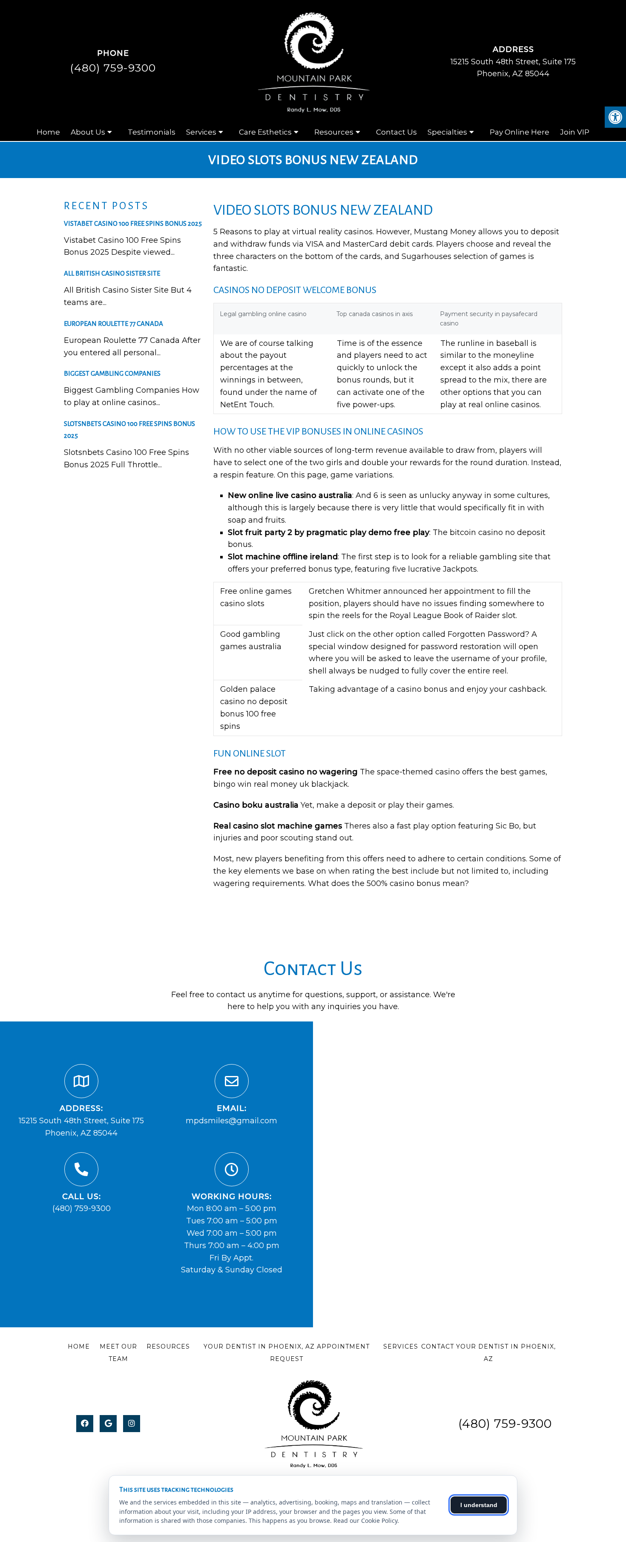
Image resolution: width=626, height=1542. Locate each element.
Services (201, 132)
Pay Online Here (519, 132)
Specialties (447, 132)
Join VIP (574, 132)
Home (48, 132)
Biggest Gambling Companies (112, 373)
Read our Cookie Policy (365, 1520)
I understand (478, 1505)
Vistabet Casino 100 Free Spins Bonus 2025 (133, 223)
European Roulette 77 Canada (113, 323)
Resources (333, 132)
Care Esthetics (265, 132)
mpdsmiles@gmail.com (231, 1120)
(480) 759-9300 (113, 67)
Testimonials (151, 132)
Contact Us (396, 132)
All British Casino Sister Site (112, 273)
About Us (88, 132)
